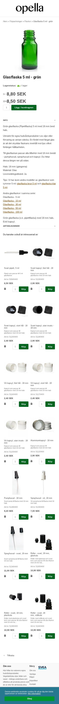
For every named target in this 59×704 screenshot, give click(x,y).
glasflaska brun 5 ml (27, 183)
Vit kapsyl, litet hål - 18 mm (16, 383)
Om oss (32, 670)
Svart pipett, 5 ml (11, 268)
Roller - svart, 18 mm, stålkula (38, 614)
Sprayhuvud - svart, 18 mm (16, 553)
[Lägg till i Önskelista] (5, 288)
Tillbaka (9, 655)
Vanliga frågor (32, 675)
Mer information (34, 694)
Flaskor (27, 21)
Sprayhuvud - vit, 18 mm (41, 498)
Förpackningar (16, 21)
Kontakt (32, 684)
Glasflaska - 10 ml (12, 201)
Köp (23, 289)
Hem (5, 21)
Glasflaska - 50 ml (12, 208)
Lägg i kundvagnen (24, 107)
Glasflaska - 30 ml (12, 204)
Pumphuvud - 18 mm (13, 498)
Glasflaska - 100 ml (12, 212)
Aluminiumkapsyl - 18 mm (42, 440)
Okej (29, 699)
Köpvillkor (33, 681)
